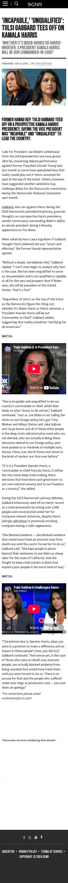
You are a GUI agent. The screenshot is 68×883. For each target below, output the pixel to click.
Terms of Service (52, 851)
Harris (38, 175)
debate (34, 161)
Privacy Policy (28, 851)
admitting (20, 521)
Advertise (8, 851)
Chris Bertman (43, 63)
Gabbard (7, 207)
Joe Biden (34, 152)
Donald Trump (46, 165)
